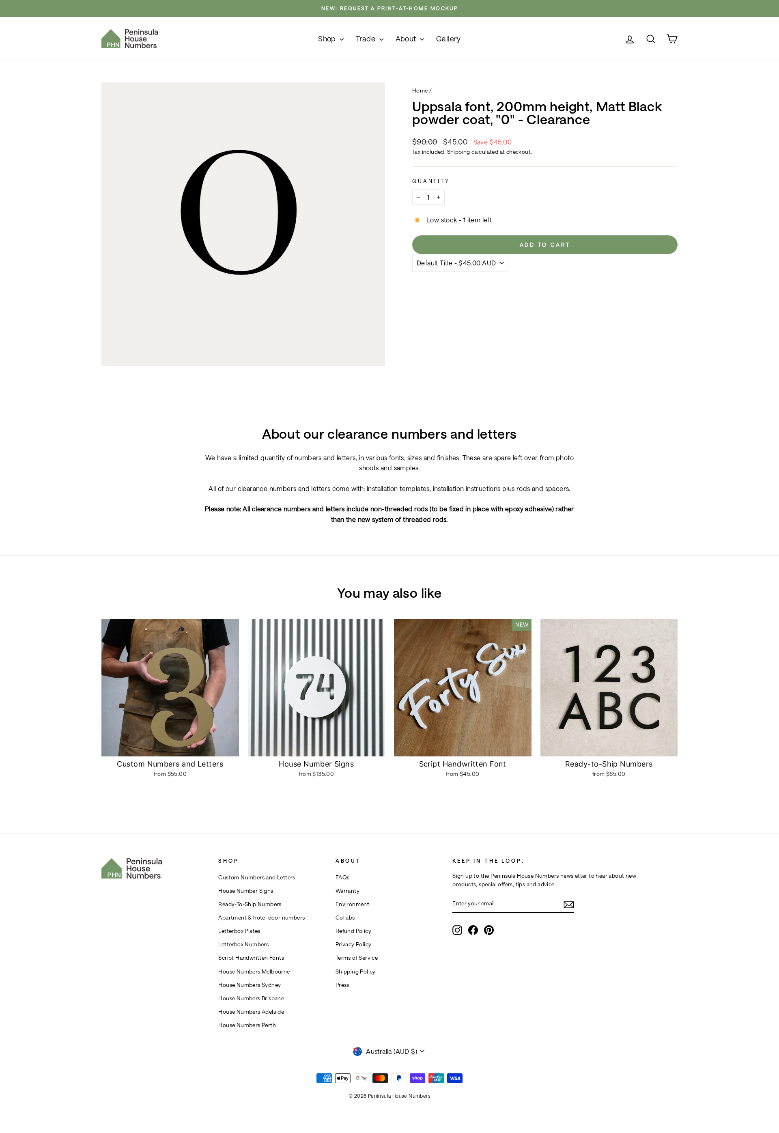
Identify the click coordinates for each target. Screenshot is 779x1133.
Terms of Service (357, 957)
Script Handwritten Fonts (251, 957)
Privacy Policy (354, 944)
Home (420, 90)
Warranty (347, 890)
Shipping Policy (356, 971)
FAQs (343, 877)
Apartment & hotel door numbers (261, 917)
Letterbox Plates (239, 931)
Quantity (431, 181)
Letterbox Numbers (243, 944)
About (407, 38)
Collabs (345, 917)
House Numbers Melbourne (254, 971)
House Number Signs (245, 890)
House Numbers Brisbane (251, 998)
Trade (366, 38)
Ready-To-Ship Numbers (249, 904)
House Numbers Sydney (249, 985)
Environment (352, 904)
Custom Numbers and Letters (256, 877)
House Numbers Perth (247, 1025)
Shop (328, 38)
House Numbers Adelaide (251, 1011)
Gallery (448, 38)
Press (342, 985)
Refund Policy (353, 931)
